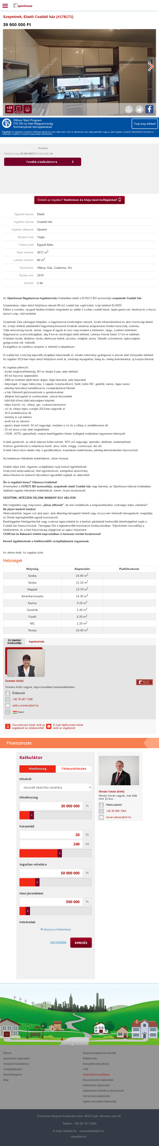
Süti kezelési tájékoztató (96, 1096)
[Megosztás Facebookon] (150, 109)
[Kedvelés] (139, 109)
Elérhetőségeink (12, 1074)
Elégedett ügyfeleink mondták (99, 1053)
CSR (85, 1069)
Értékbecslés (90, 1058)
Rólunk (7, 1053)
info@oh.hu (70, 1131)
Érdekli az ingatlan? (77, 199)
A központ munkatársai (16, 1063)
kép (9, 109)
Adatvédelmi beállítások (96, 1074)
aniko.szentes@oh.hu (25, 705)
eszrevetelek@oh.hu (92, 1131)
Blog (5, 1080)
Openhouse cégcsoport (16, 1058)
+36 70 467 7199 (22, 699)
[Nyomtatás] (27, 109)
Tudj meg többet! (145, 123)
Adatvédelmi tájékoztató (96, 1085)
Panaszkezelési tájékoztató (98, 1080)
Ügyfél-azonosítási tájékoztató (100, 1101)
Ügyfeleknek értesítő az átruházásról (103, 1090)
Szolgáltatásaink (12, 1069)
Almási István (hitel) (111, 791)
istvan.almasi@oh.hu (118, 817)
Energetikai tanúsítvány (96, 1063)
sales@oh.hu (78, 1136)
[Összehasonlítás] (129, 109)
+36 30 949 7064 (116, 811)
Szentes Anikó (14, 680)
